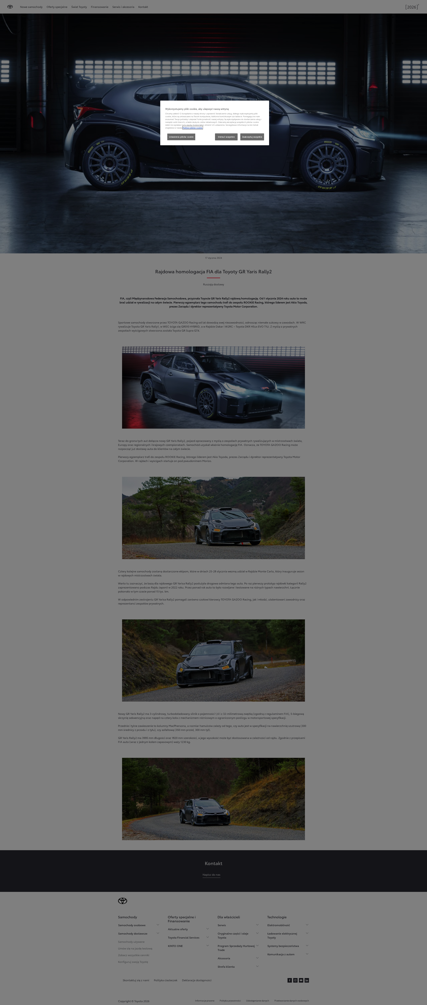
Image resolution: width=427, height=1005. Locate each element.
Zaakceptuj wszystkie (252, 136)
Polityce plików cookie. (193, 127)
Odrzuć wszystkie (226, 136)
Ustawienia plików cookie (181, 136)
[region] (214, 123)
